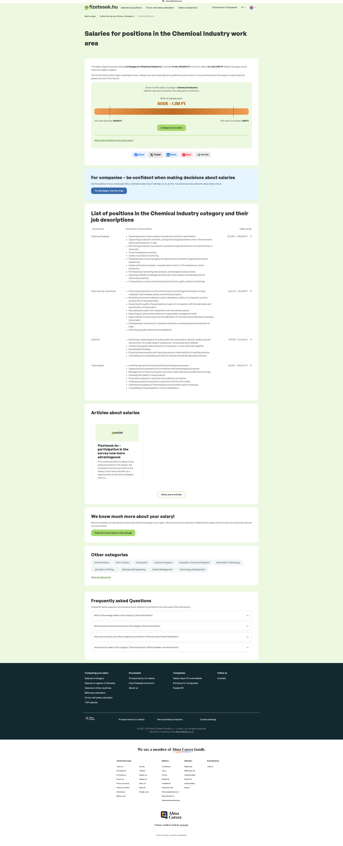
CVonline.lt (166, 766)
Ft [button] (242, 7)
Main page (90, 16)
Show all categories (101, 577)
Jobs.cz (120, 766)
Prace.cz (120, 779)
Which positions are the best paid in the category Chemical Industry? (127, 626)
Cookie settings (208, 719)
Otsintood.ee (167, 787)
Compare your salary (171, 127)
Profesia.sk (121, 771)
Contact (221, 678)
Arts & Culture (122, 562)
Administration (101, 562)
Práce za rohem (123, 787)
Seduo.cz (143, 775)
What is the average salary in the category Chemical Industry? (123, 615)
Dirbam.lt (165, 779)
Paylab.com (144, 792)
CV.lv (164, 771)
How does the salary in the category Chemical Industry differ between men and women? (136, 647)
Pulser (186, 787)
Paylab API (178, 688)
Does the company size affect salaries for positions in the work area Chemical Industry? (136, 636)
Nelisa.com (121, 796)
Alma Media (182, 731)
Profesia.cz (121, 775)
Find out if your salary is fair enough (113, 533)
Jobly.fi (210, 766)
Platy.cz (142, 783)
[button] (252, 7)
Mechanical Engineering (133, 569)
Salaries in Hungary (94, 678)
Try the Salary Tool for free (109, 190)
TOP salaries (91, 702)
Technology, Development (192, 569)
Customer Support (163, 562)
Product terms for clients (142, 678)
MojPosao (188, 766)
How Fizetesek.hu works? (141, 683)
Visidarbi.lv (166, 783)
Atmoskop (121, 792)
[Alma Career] (171, 815)
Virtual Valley (189, 783)
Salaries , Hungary (117, 16)
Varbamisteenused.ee (171, 800)
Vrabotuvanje (189, 775)
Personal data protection (170, 719)
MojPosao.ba (189, 771)
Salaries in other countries (98, 688)
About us (133, 688)
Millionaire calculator (95, 692)
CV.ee (164, 775)
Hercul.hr (188, 779)
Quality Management (162, 569)
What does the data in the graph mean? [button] (113, 140)
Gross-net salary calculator (160, 7)
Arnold (142, 766)
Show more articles (171, 494)
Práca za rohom (123, 783)
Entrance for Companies (224, 7)
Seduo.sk (143, 779)
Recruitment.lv (168, 796)
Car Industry (141, 562)
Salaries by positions (131, 7)
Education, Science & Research (194, 562)
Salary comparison (187, 7)
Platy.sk (142, 787)
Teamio (142, 771)
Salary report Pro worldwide (187, 678)
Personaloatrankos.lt (170, 792)
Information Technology (228, 562)
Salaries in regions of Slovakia (100, 683)
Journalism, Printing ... (104, 569)
